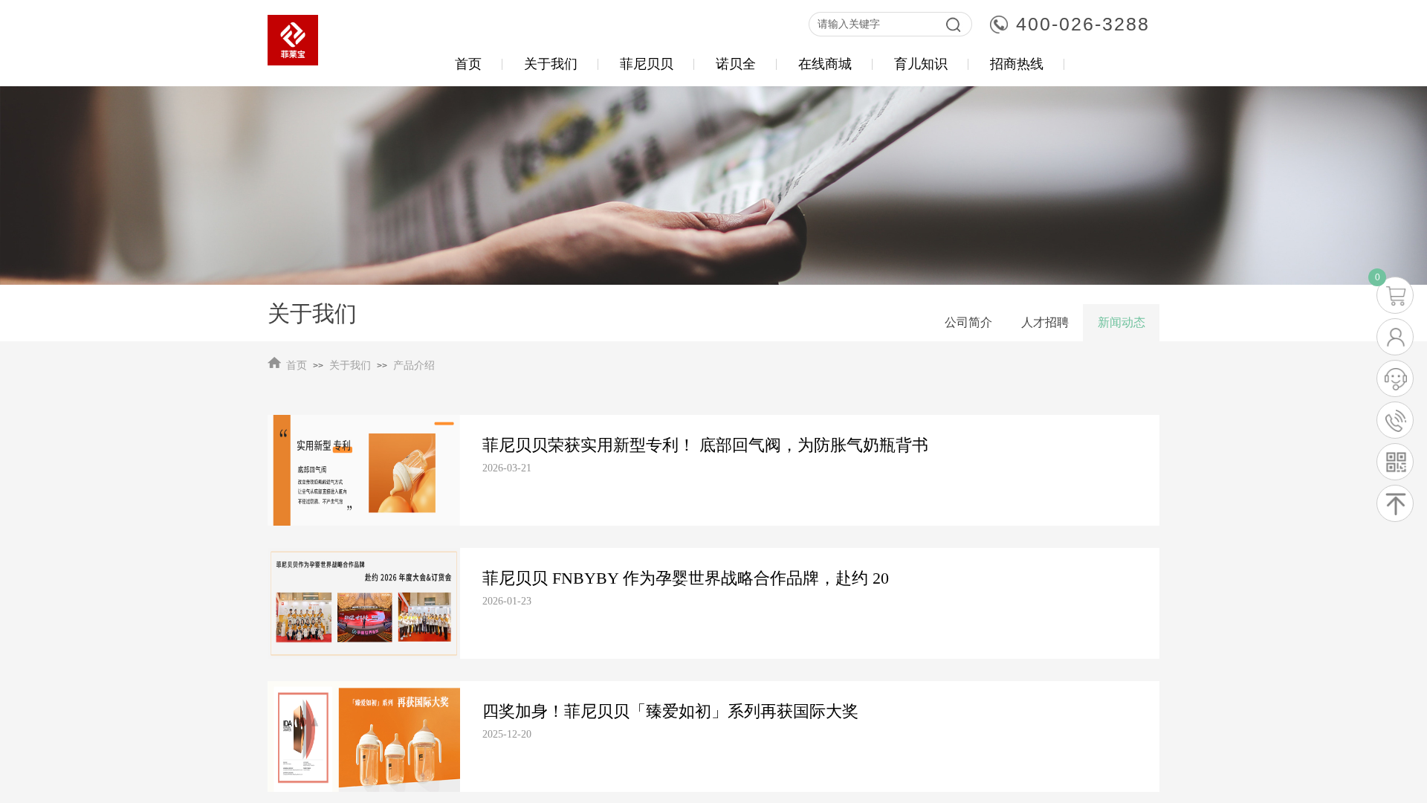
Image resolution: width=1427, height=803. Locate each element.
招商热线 (1016, 64)
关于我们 (350, 365)
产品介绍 (414, 365)
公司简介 (968, 322)
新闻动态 (1121, 322)
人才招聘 (1045, 322)
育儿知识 (921, 64)
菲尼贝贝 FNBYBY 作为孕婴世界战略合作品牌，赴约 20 (685, 578)
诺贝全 (736, 64)
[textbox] (873, 24)
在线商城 (825, 64)
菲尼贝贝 (646, 64)
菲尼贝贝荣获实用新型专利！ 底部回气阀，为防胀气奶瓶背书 (705, 445)
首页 (296, 365)
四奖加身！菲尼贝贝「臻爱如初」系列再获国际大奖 (670, 711)
